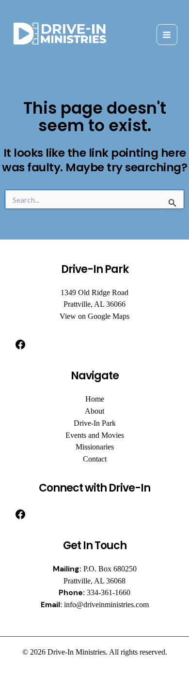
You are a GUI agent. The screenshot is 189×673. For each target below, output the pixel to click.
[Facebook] (20, 344)
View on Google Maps (94, 316)
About (94, 411)
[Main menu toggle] (167, 34)
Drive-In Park (95, 423)
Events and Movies (94, 435)
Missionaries (95, 447)
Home (94, 399)
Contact (95, 459)
